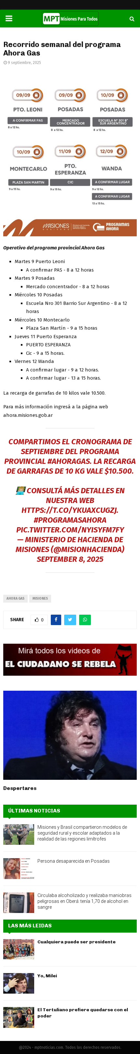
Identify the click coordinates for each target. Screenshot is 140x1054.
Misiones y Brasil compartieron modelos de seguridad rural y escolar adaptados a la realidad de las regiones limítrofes (82, 833)
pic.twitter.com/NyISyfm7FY (70, 529)
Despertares (19, 788)
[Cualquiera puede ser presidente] (18, 949)
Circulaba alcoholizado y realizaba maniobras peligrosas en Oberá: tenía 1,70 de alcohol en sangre (84, 901)
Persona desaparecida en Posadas (73, 861)
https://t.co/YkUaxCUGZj (69, 510)
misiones (40, 599)
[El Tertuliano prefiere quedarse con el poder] (18, 1017)
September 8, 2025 (70, 559)
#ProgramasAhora (70, 520)
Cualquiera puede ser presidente (76, 942)
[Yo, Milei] (18, 983)
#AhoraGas (69, 461)
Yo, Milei (47, 976)
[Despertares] (70, 735)
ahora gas (15, 599)
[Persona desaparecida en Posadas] (18, 868)
